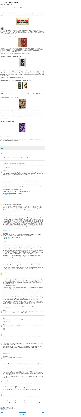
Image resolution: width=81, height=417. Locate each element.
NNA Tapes (2, 93)
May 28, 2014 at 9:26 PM (6, 330)
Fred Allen (4, 233)
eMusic (40, 93)
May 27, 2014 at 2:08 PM (6, 230)
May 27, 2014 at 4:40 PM (6, 269)
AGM (3, 310)
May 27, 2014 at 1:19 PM (6, 200)
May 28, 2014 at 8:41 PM (6, 321)
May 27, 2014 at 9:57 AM (6, 175)
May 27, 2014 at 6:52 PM (6, 307)
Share (2, 148)
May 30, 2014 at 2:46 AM (6, 358)
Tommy (4, 152)
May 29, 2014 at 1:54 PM (6, 353)
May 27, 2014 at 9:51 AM (6, 167)
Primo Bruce (4, 380)
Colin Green (4, 170)
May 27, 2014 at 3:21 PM (6, 238)
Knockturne (12, 136)
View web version (22, 414)
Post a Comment (3, 405)
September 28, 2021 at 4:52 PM (7, 390)
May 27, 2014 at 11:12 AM (6, 194)
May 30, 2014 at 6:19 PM (6, 377)
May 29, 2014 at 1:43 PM (6, 339)
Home (22, 412)
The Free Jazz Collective (9, 3)
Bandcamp (27, 53)
